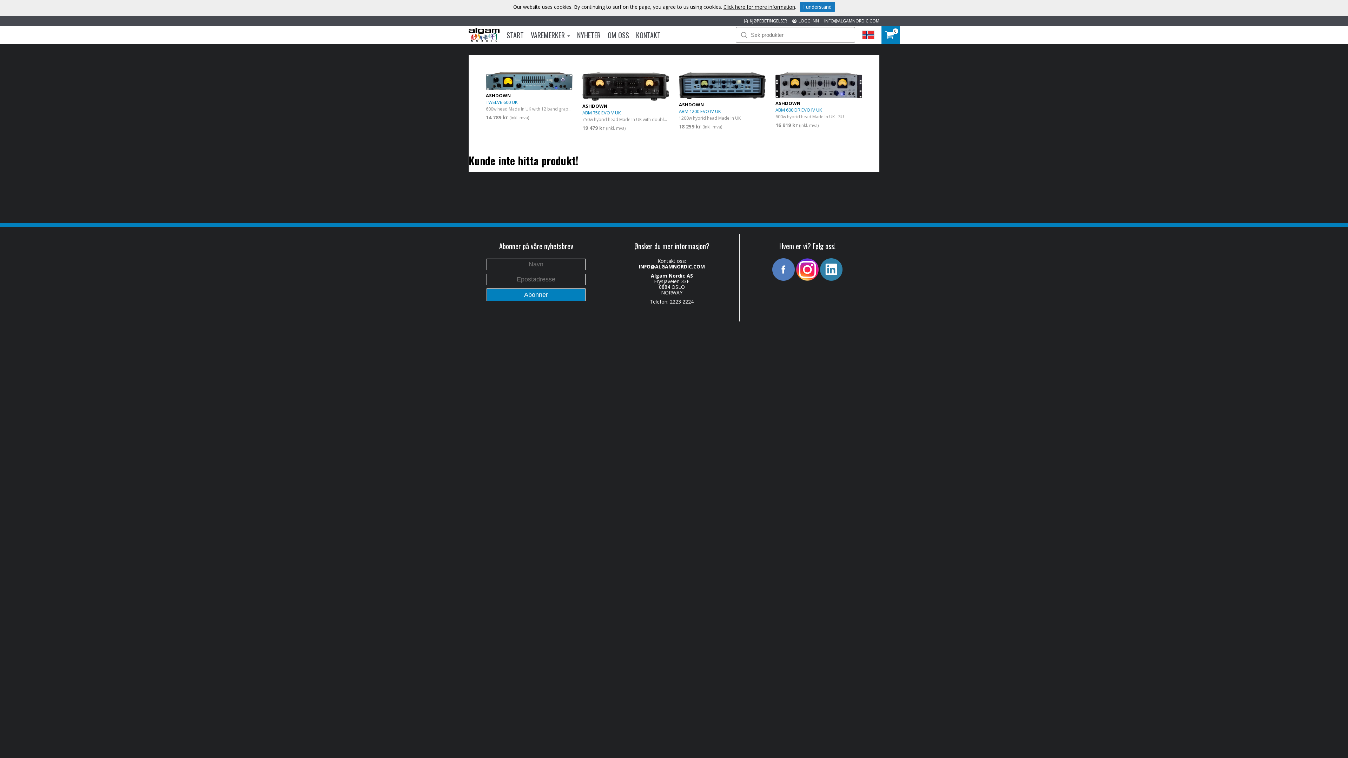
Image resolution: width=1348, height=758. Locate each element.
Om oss (618, 35)
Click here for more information (759, 7)
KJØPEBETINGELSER (767, 21)
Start (515, 35)
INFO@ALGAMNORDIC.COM (851, 21)
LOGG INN (808, 21)
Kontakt (648, 35)
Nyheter (589, 35)
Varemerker (549, 35)
